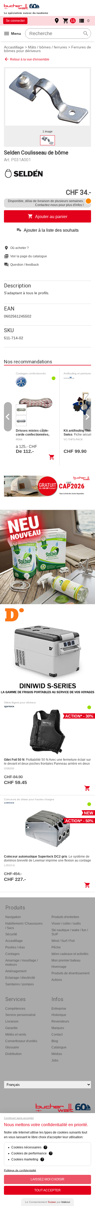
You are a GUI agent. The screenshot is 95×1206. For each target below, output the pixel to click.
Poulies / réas (15, 947)
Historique (58, 1015)
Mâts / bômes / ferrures (47, 47)
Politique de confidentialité (20, 1170)
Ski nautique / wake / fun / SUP (69, 932)
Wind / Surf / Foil (63, 941)
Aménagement (15, 971)
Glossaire (12, 1047)
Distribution (13, 1054)
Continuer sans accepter (19, 1117)
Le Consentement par (47, 1202)
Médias (56, 1054)
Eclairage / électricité (20, 978)
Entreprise (58, 1008)
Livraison (11, 1021)
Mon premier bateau (65, 960)
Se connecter (15, 21)
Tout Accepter (47, 1190)
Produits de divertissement (70, 973)
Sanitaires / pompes (19, 984)
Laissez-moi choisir (47, 1179)
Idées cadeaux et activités (69, 954)
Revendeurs (60, 1021)
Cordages (12, 954)
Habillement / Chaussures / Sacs (23, 926)
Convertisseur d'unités (21, 1041)
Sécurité (11, 934)
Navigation (13, 917)
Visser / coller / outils (66, 923)
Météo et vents (15, 1034)
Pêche (56, 947)
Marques (57, 1028)
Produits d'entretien (65, 917)
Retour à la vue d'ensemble (26, 59)
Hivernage (58, 967)
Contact (57, 1034)
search (86, 33)
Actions (56, 980)
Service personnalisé (20, 1015)
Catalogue (58, 1047)
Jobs (54, 1060)
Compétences (15, 1008)
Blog (54, 1041)
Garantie (11, 1028)
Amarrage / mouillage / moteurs (21, 963)
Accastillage (14, 47)
